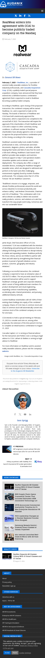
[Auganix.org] (22, 7)
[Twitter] (16, 15)
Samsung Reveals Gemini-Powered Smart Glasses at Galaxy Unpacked (26, 527)
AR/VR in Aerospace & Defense (13, 627)
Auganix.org (24, 378)
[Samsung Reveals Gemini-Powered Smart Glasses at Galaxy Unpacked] (9, 527)
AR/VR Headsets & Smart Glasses (14, 630)
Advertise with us (8, 597)
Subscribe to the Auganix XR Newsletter (25, 369)
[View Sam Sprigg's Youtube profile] (25, 414)
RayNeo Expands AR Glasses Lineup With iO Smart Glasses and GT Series (27, 486)
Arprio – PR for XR (8, 601)
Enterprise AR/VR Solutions (11, 615)
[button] (41, 11)
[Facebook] (25, 15)
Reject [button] (15, 653)
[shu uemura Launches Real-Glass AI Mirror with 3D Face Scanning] (9, 537)
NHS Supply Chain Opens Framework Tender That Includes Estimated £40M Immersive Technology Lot (26, 497)
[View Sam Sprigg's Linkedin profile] (30, 414)
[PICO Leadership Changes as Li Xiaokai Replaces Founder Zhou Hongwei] (9, 518)
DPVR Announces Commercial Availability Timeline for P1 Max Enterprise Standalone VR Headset (27, 508)
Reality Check (10, 549)
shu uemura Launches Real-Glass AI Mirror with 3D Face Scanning (27, 536)
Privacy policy (7, 582)
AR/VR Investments (9, 612)
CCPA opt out (8, 648)
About (4, 578)
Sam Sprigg (22, 420)
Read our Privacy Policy (29, 645)
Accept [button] (7, 653)
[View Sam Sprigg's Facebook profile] (15, 414)
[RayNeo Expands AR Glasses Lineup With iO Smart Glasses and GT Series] (9, 487)
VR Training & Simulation (10, 623)
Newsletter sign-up (8, 586)
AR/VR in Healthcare (9, 619)
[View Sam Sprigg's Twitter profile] (20, 414)
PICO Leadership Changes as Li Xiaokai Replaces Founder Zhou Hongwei (27, 518)
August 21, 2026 (19, 561)
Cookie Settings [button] (25, 653)
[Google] (29, 15)
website (5, 351)
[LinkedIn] (20, 15)
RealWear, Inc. (23, 82)
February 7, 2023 (10, 39)
